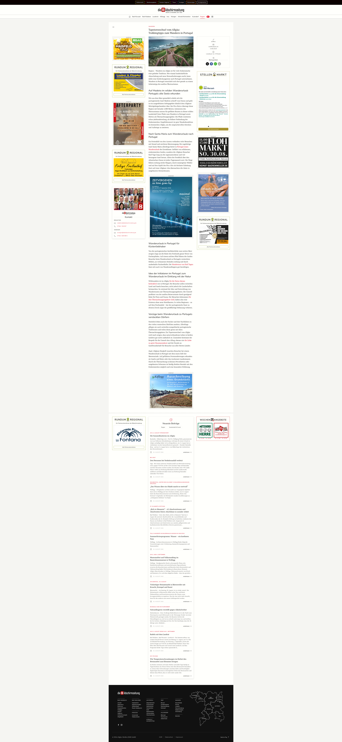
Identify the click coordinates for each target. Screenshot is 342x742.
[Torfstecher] (129, 124)
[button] (208, 16)
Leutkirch (155, 17)
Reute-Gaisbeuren (137, 708)
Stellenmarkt (139, 2)
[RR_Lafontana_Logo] (129, 434)
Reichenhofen (150, 711)
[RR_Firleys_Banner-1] (129, 167)
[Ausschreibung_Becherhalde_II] (171, 391)
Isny (168, 17)
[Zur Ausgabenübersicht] (113, 27)
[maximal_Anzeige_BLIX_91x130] (171, 207)
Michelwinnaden (136, 704)
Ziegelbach (120, 717)
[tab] (204, 126)
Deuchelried (178, 703)
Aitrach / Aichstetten (150, 720)
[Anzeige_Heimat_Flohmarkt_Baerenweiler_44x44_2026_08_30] (213, 152)
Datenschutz (169, 737)
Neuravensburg (179, 708)
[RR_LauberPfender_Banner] (129, 82)
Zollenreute (164, 718)
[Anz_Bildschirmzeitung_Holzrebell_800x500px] (213, 234)
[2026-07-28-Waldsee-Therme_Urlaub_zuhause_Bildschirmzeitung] (213, 193)
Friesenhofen (150, 704)
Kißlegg (162, 17)
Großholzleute (165, 704)
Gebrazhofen (149, 706)
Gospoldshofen (122, 708)
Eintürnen (120, 706)
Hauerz (119, 711)
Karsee (177, 704)
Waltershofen (136, 717)
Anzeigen (181, 2)
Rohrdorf (163, 708)
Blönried (163, 715)
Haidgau (120, 710)
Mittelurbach (135, 706)
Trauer (174, 2)
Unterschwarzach (122, 715)
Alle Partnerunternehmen (128, 94)
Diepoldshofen (150, 703)
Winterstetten (150, 713)
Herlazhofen (149, 708)
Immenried (135, 715)
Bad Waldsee (146, 17)
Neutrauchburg (165, 706)
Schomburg (178, 711)
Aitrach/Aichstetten (184, 17)
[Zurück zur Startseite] (171, 10)
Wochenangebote (151, 2)
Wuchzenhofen (150, 715)
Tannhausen (164, 717)
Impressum (179, 737)
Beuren (163, 703)
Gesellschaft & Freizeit (175, 427)
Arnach (119, 703)
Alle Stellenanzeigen (213, 129)
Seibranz (120, 713)
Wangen (173, 17)
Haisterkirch (135, 703)
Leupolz (177, 706)
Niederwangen (179, 710)
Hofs (147, 710)
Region (202, 17)
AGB (160, 737)
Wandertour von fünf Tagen (182, 264)
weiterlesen (186, 452)
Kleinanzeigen (191, 2)
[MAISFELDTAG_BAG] (129, 49)
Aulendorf (195, 17)
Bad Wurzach (136, 17)
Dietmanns (121, 704)
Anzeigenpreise (202, 2)
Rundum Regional (164, 2)
